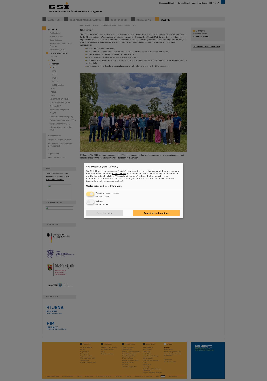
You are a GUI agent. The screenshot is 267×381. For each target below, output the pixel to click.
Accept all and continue (156, 213)
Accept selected (104, 213)
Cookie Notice (119, 173)
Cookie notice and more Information (103, 186)
